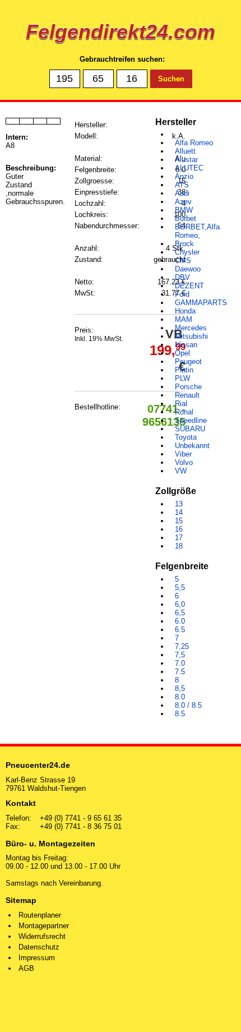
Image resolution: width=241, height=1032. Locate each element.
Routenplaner (39, 915)
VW (181, 471)
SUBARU (190, 429)
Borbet (185, 218)
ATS (182, 185)
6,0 (180, 604)
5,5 (180, 587)
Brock (184, 243)
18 (179, 546)
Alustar (186, 159)
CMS (183, 260)
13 (179, 504)
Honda (185, 311)
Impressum (36, 957)
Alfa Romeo (194, 143)
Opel (182, 353)
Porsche (188, 387)
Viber (183, 454)
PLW (182, 378)
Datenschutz (38, 947)
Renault (187, 395)
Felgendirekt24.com (120, 31)
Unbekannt (192, 445)
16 (179, 529)
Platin (184, 370)
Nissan (186, 344)
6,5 (180, 613)
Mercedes (191, 328)
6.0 (180, 621)
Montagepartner (43, 926)
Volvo (184, 462)
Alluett (185, 151)
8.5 (180, 714)
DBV (182, 277)
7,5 (180, 655)
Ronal (184, 412)
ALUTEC (189, 168)
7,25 (182, 646)
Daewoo (188, 269)
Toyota (186, 437)
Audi (182, 193)
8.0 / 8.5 (188, 705)
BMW (184, 210)
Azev (183, 201)
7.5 (180, 671)
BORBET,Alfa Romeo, (197, 231)
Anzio (184, 176)
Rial (181, 403)
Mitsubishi (191, 336)
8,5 (180, 688)
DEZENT (189, 286)
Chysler (187, 252)
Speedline (191, 420)
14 (179, 512)
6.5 (180, 629)
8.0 (180, 697)
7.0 (180, 663)
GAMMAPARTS (201, 302)
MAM (183, 319)
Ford (182, 294)
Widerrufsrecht (42, 936)
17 (179, 537)
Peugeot (188, 361)
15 (179, 521)
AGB (26, 968)
